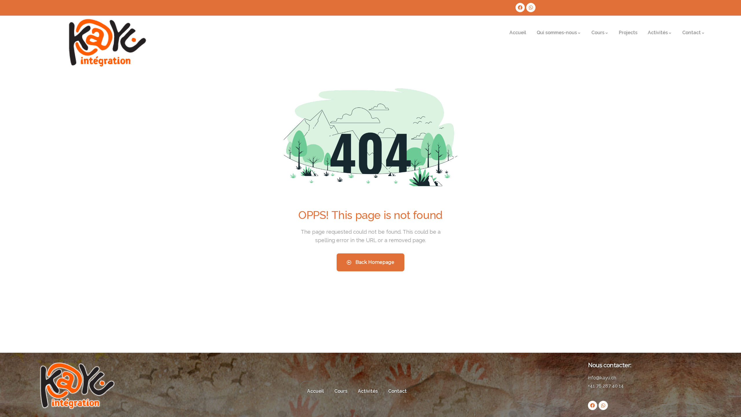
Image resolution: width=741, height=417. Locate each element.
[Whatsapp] (530, 7)
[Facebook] (520, 7)
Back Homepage (374, 262)
